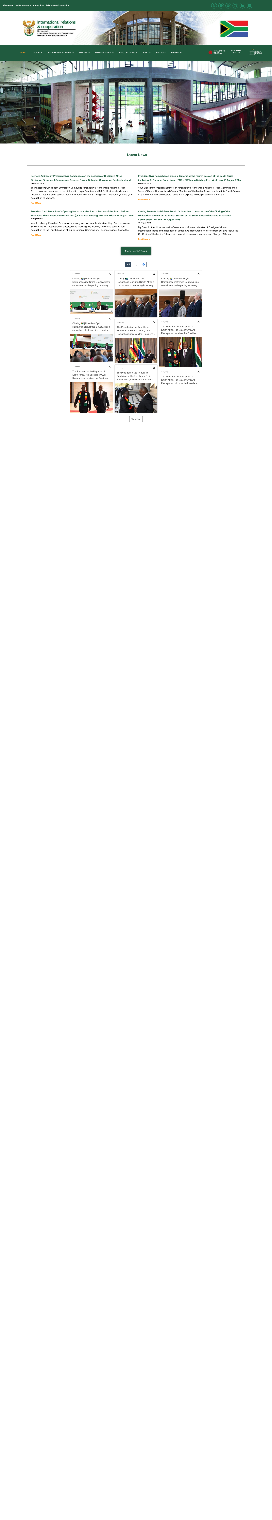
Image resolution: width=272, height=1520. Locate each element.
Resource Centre (103, 53)
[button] (91, 292)
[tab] (128, 264)
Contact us (176, 53)
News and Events (127, 53)
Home (23, 53)
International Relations (59, 53)
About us (35, 53)
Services (83, 53)
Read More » (37, 203)
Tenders (147, 53)
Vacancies (161, 53)
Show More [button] (136, 419)
